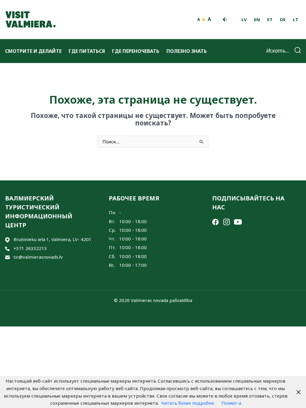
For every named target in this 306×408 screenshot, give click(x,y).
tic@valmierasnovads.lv (38, 257)
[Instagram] (226, 221)
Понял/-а (231, 403)
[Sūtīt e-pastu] (7, 257)
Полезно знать (186, 51)
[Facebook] (215, 221)
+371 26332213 (30, 248)
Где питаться (87, 51)
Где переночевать (135, 51)
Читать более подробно (187, 403)
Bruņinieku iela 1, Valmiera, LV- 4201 (52, 239)
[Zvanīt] (7, 248)
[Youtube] (238, 221)
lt (295, 19)
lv (244, 19)
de (283, 19)
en (257, 19)
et (270, 19)
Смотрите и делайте (33, 51)
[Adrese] (7, 239)
